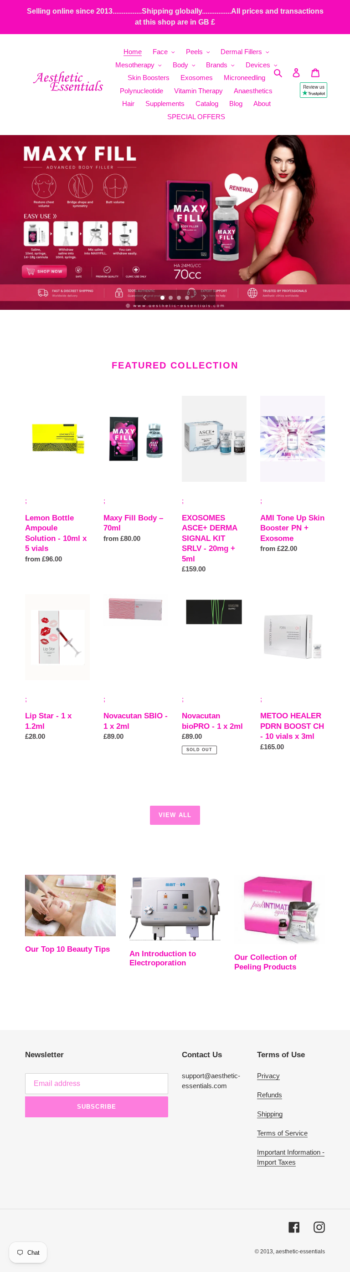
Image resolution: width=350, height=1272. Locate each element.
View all (175, 815)
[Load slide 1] (163, 298)
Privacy (268, 1076)
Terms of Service (282, 1133)
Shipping (270, 1114)
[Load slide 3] (179, 298)
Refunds (269, 1095)
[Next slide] (205, 298)
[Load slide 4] (187, 298)
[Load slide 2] (171, 298)
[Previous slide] (145, 298)
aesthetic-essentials (300, 1251)
